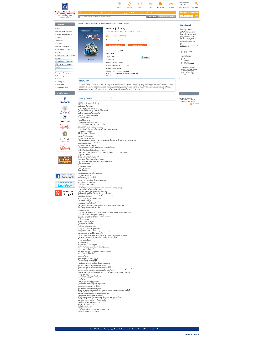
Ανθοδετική (60, 84)
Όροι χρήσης (108, 329)
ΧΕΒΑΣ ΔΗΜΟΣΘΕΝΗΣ (133, 31)
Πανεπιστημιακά (62, 87)
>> (92, 99)
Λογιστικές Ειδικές (108, 23)
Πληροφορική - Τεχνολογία (65, 55)
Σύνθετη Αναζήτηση (166, 16)
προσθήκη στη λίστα (137, 45)
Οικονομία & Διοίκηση (64, 32)
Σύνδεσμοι (160, 329)
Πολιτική (59, 79)
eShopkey (196, 334)
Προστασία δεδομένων (121, 329)
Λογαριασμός (160, 7)
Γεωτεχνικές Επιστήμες (64, 34)
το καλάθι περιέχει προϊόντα (184, 3)
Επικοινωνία (171, 7)
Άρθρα (133, 13)
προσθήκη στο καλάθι (115, 45)
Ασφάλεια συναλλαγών (136, 329)
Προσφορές (115, 13)
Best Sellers (141, 13)
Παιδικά (59, 43)
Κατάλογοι (151, 13)
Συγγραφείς (125, 13)
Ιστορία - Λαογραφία (63, 73)
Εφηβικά (59, 37)
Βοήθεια (100, 329)
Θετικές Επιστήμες (62, 46)
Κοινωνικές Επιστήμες (63, 64)
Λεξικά (58, 67)
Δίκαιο (58, 58)
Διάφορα (59, 70)
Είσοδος (140, 7)
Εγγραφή (129, 7)
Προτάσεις (105, 13)
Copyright (93, 329)
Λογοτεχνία (60, 82)
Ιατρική (58, 52)
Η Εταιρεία (83, 13)
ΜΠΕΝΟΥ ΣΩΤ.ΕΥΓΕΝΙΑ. (121, 65)
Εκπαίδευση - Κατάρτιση (64, 61)
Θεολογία (59, 40)
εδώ (193, 74)
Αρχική (119, 7)
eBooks (58, 29)
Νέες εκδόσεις (94, 13)
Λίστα (150, 7)
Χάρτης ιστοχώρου (150, 329)
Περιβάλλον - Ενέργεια (64, 49)
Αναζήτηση (152, 16)
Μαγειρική (60, 76)
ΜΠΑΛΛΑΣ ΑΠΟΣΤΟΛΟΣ (115, 31)
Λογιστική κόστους (123, 23)
